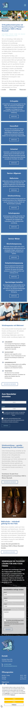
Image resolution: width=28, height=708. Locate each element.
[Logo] (5, 5)
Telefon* (6, 598)
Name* (3, 400)
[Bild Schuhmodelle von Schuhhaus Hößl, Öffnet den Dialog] (14, 502)
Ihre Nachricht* (7, 610)
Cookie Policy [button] (7, 693)
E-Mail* (3, 406)
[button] (18, 5)
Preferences (14, 704)
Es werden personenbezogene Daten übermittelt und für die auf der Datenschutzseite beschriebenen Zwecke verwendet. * (13, 420)
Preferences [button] (12, 694)
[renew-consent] (1, 706)
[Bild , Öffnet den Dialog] (14, 16)
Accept (14, 698)
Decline (14, 701)
